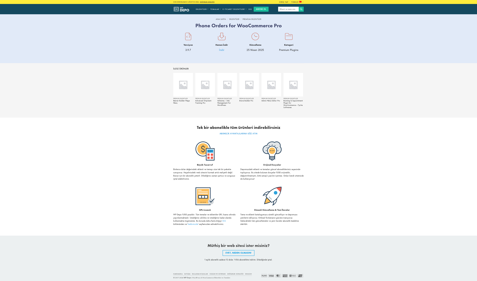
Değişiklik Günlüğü (235, 274)
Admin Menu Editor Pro (270, 101)
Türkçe (295, 2)
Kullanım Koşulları (200, 274)
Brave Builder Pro (246, 101)
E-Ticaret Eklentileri (234, 9)
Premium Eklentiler (252, 19)
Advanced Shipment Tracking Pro (203, 102)
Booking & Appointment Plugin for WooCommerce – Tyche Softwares (293, 104)
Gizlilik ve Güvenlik (218, 274)
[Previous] (173, 93)
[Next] (303, 93)
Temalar (214, 9)
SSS (250, 9)
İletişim (187, 274)
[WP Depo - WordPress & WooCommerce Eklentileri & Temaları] (182, 9)
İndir (221, 50)
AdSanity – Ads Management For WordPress (224, 103)
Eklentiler (201, 9)
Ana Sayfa (221, 19)
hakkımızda (193, 224)
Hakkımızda (178, 274)
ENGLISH (248, 274)
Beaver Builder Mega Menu (181, 102)
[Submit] (301, 9)
